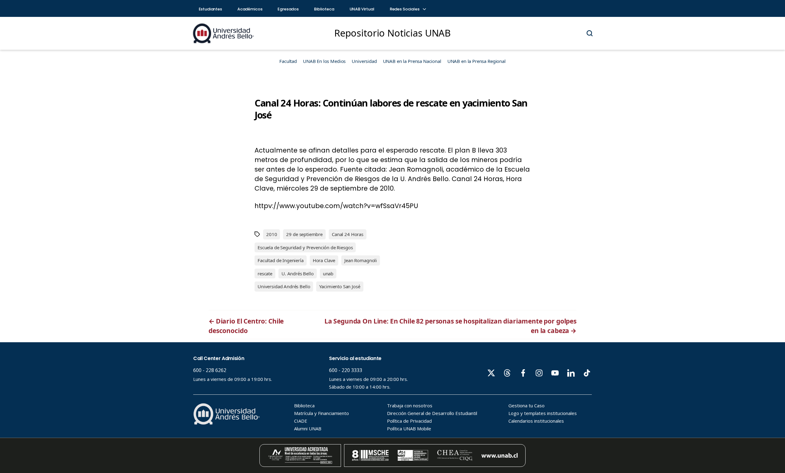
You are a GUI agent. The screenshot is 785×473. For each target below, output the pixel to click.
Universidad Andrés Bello (284, 286)
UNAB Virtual (362, 9)
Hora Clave (324, 260)
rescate (265, 273)
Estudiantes (210, 9)
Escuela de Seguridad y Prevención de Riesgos (305, 247)
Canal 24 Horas (347, 234)
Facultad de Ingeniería (281, 260)
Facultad (288, 61)
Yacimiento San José (339, 286)
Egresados (288, 9)
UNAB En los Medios (324, 61)
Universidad (364, 61)
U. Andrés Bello (297, 273)
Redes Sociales (405, 9)
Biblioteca (324, 9)
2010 (271, 234)
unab (328, 273)
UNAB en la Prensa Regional (476, 61)
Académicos (249, 9)
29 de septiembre (304, 234)
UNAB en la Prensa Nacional (412, 61)
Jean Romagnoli (360, 260)
